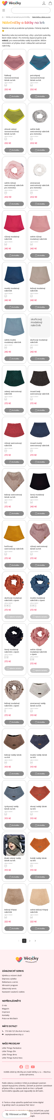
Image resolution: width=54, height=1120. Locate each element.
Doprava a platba (9, 978)
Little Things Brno (9, 1054)
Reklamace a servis (10, 982)
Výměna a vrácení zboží (12, 975)
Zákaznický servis (9, 988)
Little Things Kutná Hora (12, 1057)
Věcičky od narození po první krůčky (18, 17)
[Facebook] (21, 1067)
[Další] (35, 941)
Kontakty (5, 1015)
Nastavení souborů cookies (13, 991)
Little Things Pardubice (11, 1048)
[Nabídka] (3, 10)
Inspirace (6, 1012)
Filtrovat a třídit (18, 1114)
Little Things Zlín (9, 1051)
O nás (4, 1005)
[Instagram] (27, 1067)
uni (6, 85)
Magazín (5, 1008)
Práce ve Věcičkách (10, 1018)
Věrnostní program (10, 985)
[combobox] (30, 10)
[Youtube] (33, 1067)
